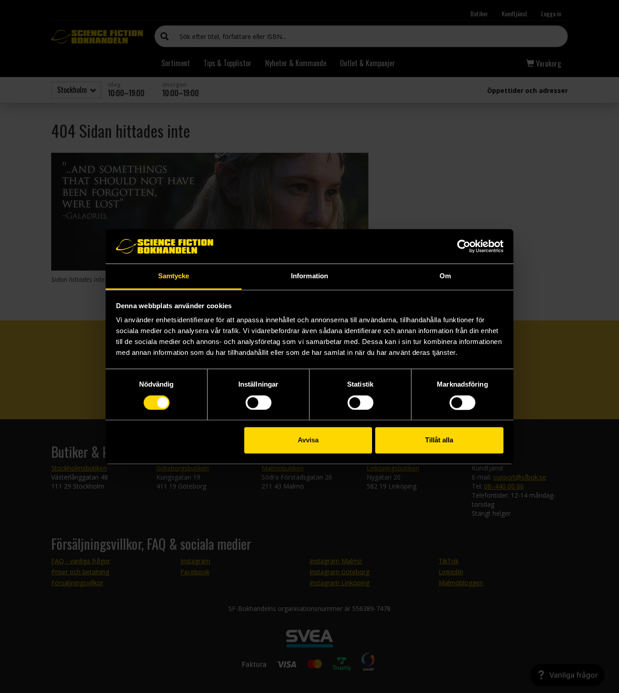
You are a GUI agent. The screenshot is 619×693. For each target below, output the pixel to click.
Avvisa (308, 440)
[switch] (258, 402)
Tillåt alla (439, 440)
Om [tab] (445, 276)
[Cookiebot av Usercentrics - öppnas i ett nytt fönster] (463, 246)
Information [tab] (309, 276)
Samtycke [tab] (173, 276)
